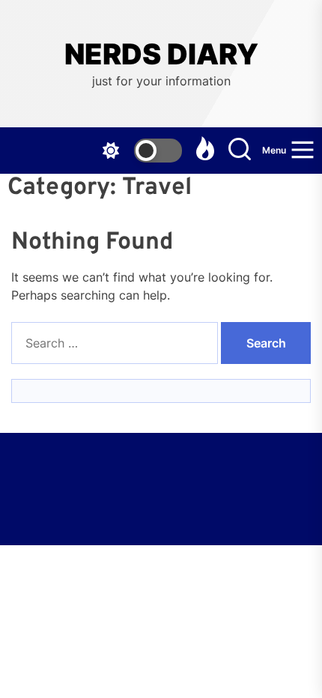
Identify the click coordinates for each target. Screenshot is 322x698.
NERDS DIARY (161, 54)
